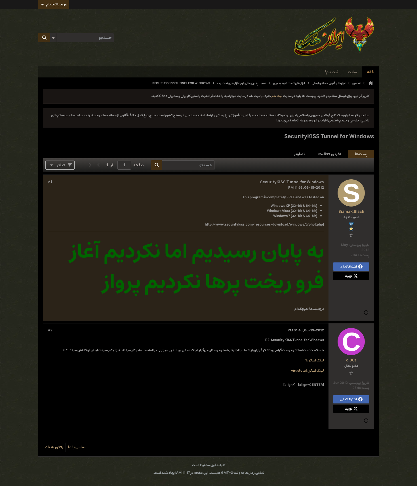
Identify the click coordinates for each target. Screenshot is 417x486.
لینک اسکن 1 (314, 360)
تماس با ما (76, 447)
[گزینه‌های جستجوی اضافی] (53, 37)
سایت (352, 72)
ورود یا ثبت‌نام (56, 4)
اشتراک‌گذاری (348, 266)
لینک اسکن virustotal (307, 371)
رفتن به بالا (54, 447)
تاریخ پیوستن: (359, 245)
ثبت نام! (331, 72)
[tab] (361, 154)
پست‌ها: (363, 255)
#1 (50, 181)
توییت (348, 276)
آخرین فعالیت (329, 154)
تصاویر (299, 154)
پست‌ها (361, 154)
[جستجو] (44, 37)
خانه (370, 72)
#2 (50, 330)
